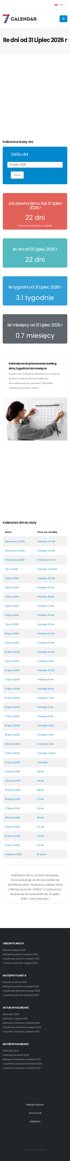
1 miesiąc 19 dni (45, 587)
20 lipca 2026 (12, 744)
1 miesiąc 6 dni (45, 707)
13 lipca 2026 (12, 679)
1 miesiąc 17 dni (45, 606)
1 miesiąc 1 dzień (46, 753)
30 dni (40, 771)
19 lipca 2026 (12, 734)
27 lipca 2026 (12, 808)
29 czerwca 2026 (15, 550)
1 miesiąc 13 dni (45, 642)
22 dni (40, 845)
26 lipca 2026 (12, 799)
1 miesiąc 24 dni (46, 541)
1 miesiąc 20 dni (46, 578)
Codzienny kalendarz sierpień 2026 (21, 1031)
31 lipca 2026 (12, 845)
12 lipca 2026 (12, 670)
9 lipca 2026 (12, 642)
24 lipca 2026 (12, 780)
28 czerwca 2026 (15, 541)
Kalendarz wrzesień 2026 (16, 1055)
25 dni (40, 817)
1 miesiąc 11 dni (45, 661)
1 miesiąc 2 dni (45, 744)
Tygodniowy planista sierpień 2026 (21, 958)
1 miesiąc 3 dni (45, 734)
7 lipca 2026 (12, 624)
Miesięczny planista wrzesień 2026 (21, 986)
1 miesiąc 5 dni (45, 716)
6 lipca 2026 (12, 615)
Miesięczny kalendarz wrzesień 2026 (22, 1059)
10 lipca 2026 (12, 652)
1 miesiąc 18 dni (45, 596)
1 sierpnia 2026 (13, 854)
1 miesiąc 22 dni (46, 560)
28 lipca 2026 (12, 817)
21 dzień (41, 854)
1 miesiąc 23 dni (46, 550)
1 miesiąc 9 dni (45, 679)
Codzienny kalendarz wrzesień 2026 (22, 1068)
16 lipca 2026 (12, 707)
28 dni (40, 790)
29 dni (40, 780)
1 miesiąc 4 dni (45, 725)
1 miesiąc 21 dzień (47, 569)
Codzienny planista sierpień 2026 (20, 963)
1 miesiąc (42, 762)
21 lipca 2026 (12, 753)
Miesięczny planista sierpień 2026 (20, 954)
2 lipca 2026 (12, 578)
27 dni (40, 799)
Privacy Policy (35, 1104)
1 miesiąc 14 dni (46, 633)
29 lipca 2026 (12, 826)
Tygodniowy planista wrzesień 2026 (21, 990)
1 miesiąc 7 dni (45, 698)
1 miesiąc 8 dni (45, 688)
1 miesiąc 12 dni (45, 652)
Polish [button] (61, 4)
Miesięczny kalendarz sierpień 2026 (21, 1023)
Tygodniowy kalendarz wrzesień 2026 (22, 1063)
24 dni (40, 826)
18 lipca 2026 (12, 725)
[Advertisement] (35, 97)
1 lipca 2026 (11, 569)
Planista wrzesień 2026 (15, 982)
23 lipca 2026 (12, 771)
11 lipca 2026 (12, 661)
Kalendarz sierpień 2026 (15, 1018)
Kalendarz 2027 (11, 1050)
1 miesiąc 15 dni (45, 624)
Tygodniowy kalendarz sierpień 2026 (22, 1027)
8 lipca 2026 (12, 633)
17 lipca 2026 (12, 716)
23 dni (40, 836)
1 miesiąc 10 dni (45, 670)
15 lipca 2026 (12, 698)
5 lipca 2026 (12, 606)
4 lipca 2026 (12, 596)
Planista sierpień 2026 (14, 950)
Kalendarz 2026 (11, 1014)
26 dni (40, 808)
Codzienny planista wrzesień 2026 (21, 995)
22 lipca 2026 (12, 762)
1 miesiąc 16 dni (45, 615)
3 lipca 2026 (12, 587)
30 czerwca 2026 (15, 560)
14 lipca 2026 (12, 688)
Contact (35, 1121)
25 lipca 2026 (12, 790)
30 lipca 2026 (12, 836)
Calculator (35, 1113)
